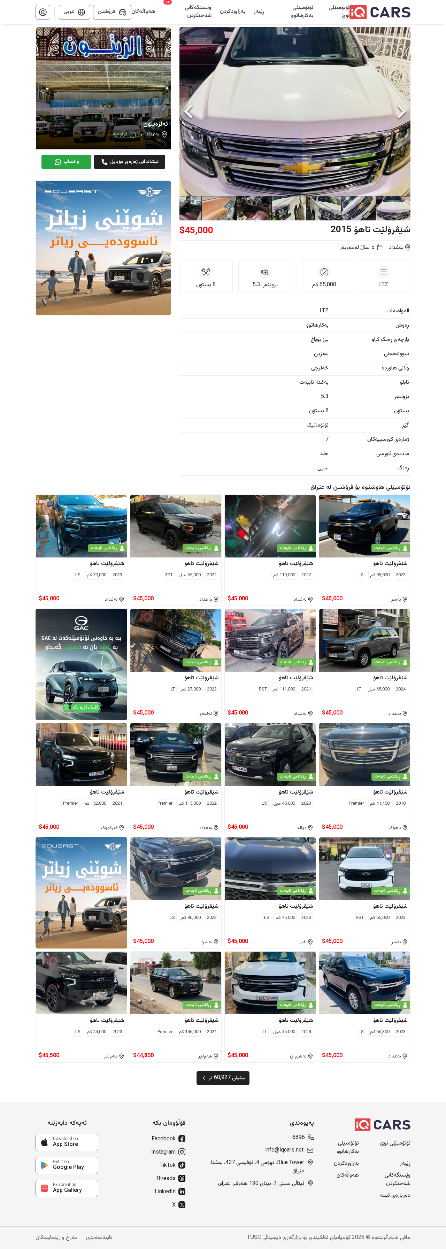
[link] (67, 1142)
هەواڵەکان (348, 1175)
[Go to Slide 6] (218, 208)
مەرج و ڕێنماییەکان (57, 1238)
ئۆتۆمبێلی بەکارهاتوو (348, 1147)
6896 (298, 1138)
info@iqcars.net (284, 1150)
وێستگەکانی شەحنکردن (397, 1179)
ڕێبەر (405, 1164)
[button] (43, 12)
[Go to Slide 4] (288, 208)
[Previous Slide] (188, 111)
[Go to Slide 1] (393, 208)
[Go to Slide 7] (184, 208)
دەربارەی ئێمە (395, 1196)
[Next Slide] (401, 111)
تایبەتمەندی (99, 1238)
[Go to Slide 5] (253, 208)
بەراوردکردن (346, 1164)
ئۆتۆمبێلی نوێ (395, 1143)
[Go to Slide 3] (323, 208)
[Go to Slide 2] (358, 208)
